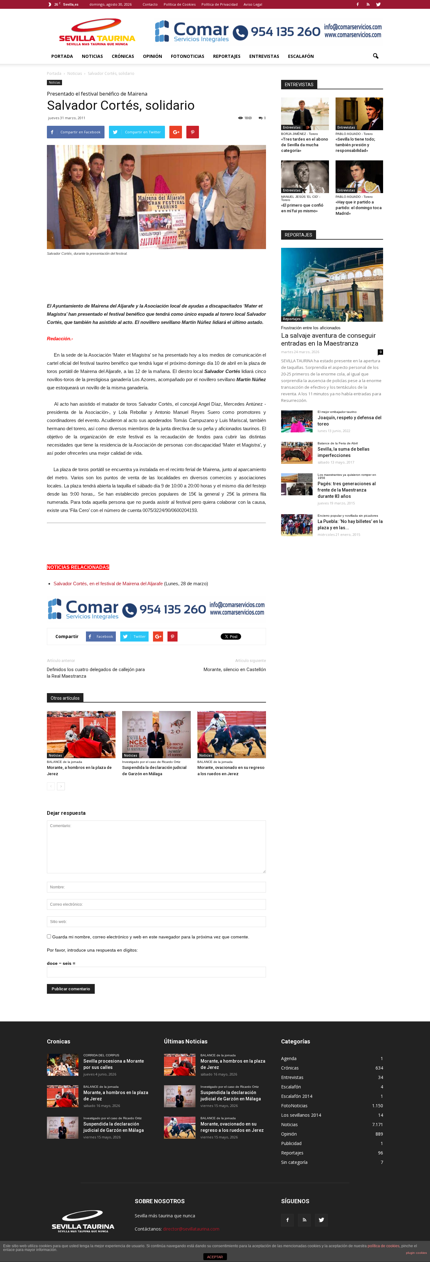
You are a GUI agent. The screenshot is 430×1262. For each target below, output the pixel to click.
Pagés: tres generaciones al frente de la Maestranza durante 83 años (347, 490)
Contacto (150, 4)
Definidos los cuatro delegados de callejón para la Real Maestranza (96, 673)
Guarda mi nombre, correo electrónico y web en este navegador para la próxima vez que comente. (150, 936)
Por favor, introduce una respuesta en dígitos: (92, 950)
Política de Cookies (179, 4)
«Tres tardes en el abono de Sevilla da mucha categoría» (304, 145)
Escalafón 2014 (296, 1096)
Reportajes (226, 56)
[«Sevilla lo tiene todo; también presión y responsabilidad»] (359, 113)
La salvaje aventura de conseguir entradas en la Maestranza (328, 339)
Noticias (92, 56)
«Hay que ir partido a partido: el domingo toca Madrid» (359, 208)
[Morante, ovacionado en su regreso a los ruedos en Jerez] (231, 734)
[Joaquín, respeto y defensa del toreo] (297, 421)
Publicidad (291, 1143)
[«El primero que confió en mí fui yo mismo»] (305, 176)
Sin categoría (294, 1162)
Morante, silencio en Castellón (235, 669)
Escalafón (301, 56)
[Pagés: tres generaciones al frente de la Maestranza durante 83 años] (297, 484)
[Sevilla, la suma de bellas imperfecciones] (297, 453)
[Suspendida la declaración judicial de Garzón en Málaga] (156, 734)
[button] (375, 56)
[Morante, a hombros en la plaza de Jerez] (81, 734)
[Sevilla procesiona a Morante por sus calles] (62, 1065)
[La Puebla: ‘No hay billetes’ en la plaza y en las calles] (297, 525)
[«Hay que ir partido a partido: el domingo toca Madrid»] (359, 176)
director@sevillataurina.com (191, 1229)
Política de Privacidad (219, 4)
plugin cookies (416, 1252)
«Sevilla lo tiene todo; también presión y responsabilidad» (355, 145)
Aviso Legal (253, 4)
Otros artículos (65, 698)
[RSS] (368, 4)
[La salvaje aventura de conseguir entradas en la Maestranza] (332, 285)
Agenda (289, 1058)
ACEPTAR (215, 1257)
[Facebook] (357, 4)
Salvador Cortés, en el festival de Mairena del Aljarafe (108, 583)
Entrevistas (264, 56)
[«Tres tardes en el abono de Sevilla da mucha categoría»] (305, 113)
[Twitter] (378, 4)
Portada (62, 56)
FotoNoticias (187, 56)
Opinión (152, 56)
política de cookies (383, 1246)
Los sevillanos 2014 (301, 1115)
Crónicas (123, 56)
